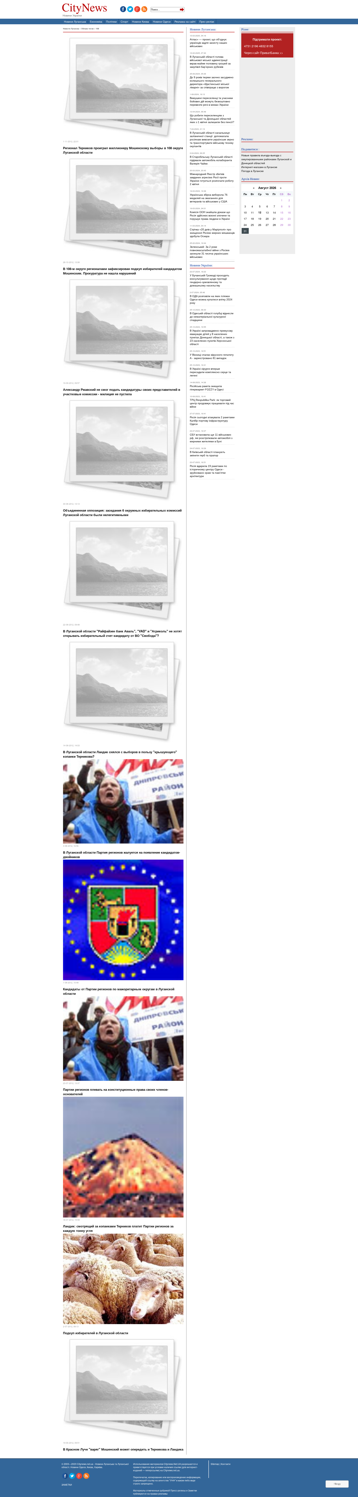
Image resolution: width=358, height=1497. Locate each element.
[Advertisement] (263, 95)
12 (259, 212)
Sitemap (215, 1463)
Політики (111, 21)
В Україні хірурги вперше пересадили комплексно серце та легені (210, 372)
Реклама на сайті (185, 21)
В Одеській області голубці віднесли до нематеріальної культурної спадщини (211, 317)
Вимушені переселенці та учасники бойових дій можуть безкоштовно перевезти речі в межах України (211, 101)
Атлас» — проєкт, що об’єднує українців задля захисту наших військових (208, 43)
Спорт (124, 21)
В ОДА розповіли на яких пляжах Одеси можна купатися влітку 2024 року (211, 299)
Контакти (225, 1463)
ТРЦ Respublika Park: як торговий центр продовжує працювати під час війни (212, 403)
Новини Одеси (162, 21)
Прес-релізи (206, 21)
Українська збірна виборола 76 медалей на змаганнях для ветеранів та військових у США (208, 198)
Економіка (96, 21)
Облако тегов (87, 28)
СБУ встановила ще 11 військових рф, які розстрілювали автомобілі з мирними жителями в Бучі (211, 438)
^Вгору (337, 1484)
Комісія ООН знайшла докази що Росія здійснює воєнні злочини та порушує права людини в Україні (210, 215)
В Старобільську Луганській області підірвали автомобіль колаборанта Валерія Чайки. (211, 160)
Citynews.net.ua (171, 1470)
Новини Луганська (75, 21)
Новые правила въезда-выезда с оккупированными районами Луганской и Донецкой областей (266, 159)
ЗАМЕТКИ (67, 1484)
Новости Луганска (71, 28)
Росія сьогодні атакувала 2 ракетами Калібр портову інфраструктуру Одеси (212, 421)
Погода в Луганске (252, 171)
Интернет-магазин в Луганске (259, 167)
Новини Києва (140, 21)
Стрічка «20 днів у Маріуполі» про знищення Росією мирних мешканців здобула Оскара (212, 233)
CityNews (84, 8)
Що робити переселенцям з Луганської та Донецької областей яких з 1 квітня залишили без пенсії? (212, 119)
